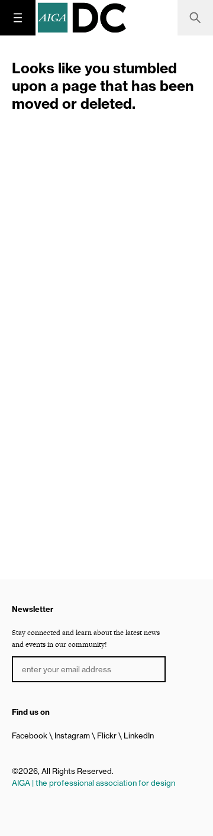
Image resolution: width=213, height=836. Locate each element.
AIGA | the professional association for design (93, 783)
